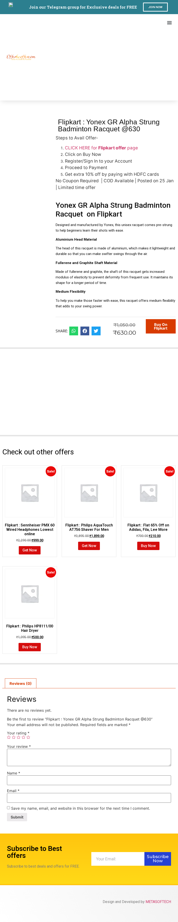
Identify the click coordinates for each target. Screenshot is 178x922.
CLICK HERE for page (101, 148)
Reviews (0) (21, 683)
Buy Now (148, 546)
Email (13, 791)
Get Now (29, 550)
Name (13, 773)
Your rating (18, 733)
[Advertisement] (104, 61)
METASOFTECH (158, 902)
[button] (155, 7)
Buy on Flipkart (160, 326)
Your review (19, 746)
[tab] (20, 683)
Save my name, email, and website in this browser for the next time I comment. (80, 808)
